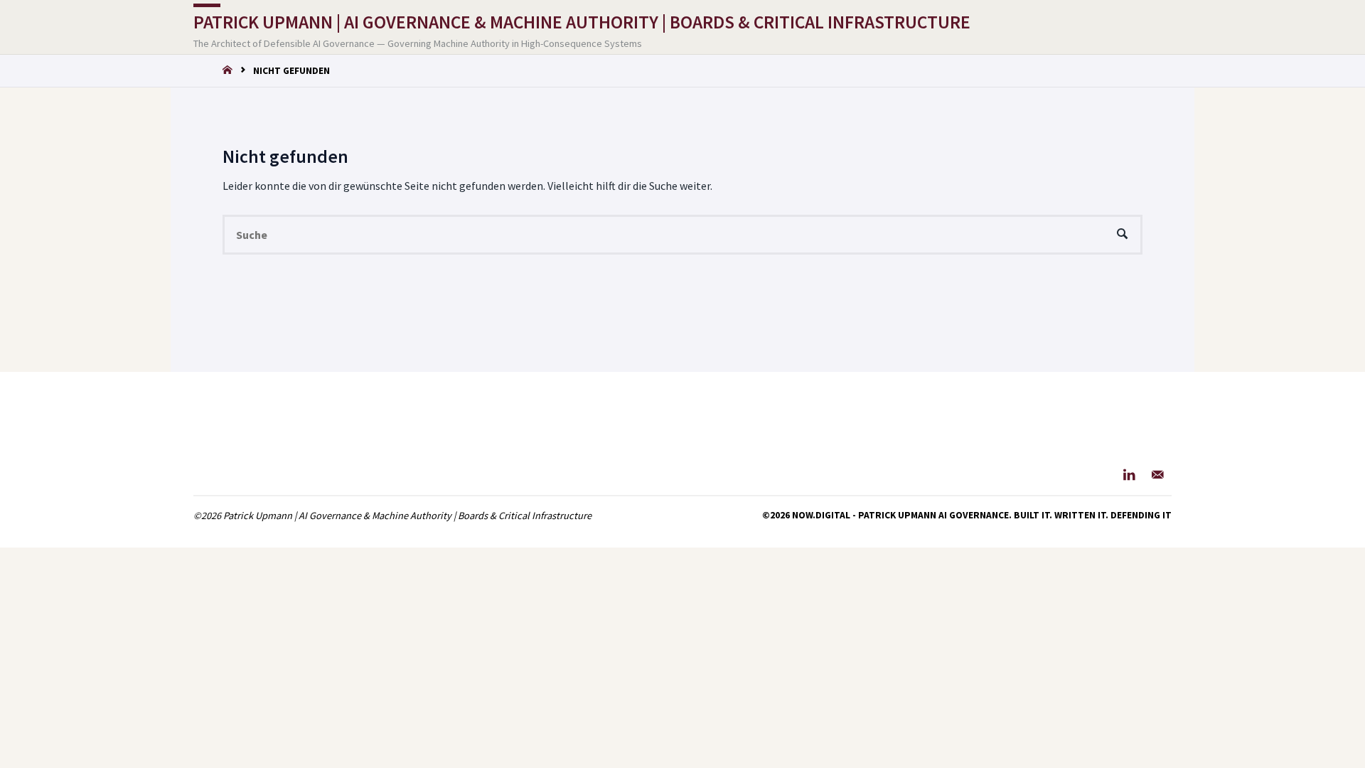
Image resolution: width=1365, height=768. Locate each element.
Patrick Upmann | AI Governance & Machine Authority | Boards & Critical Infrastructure (581, 22)
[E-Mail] (1158, 474)
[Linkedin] (1129, 474)
